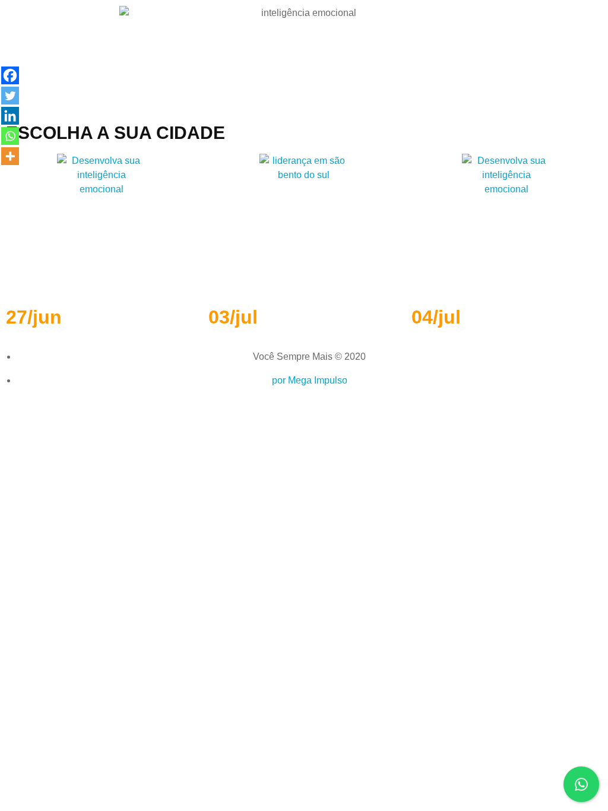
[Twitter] (10, 95)
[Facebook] (10, 75)
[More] (10, 156)
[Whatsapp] (10, 136)
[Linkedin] (10, 116)
